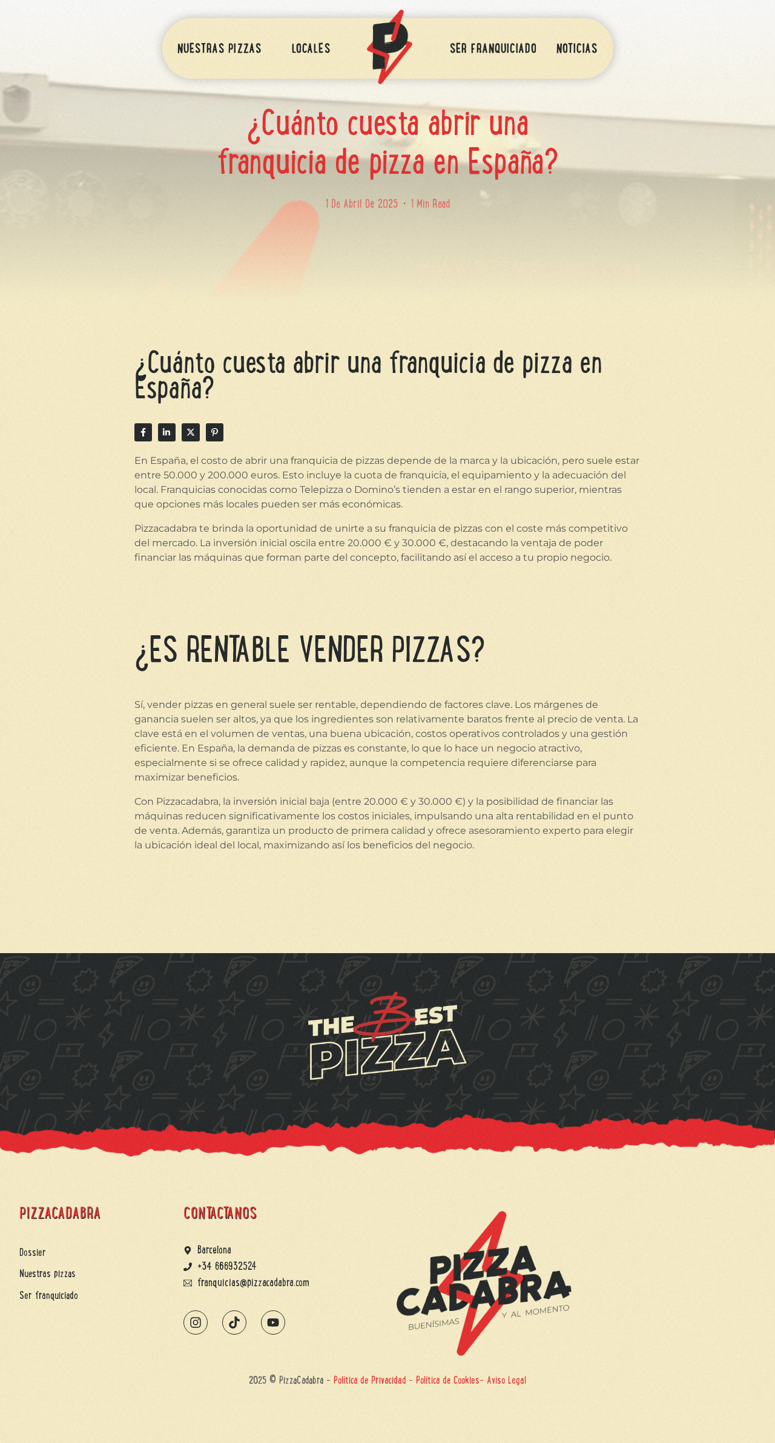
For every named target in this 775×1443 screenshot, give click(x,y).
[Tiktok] (234, 1322)
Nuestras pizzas (219, 49)
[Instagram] (195, 1322)
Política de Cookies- (451, 1380)
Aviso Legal (506, 1380)
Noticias (577, 49)
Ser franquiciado (493, 49)
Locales (311, 49)
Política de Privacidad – (375, 1380)
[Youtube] (273, 1322)
